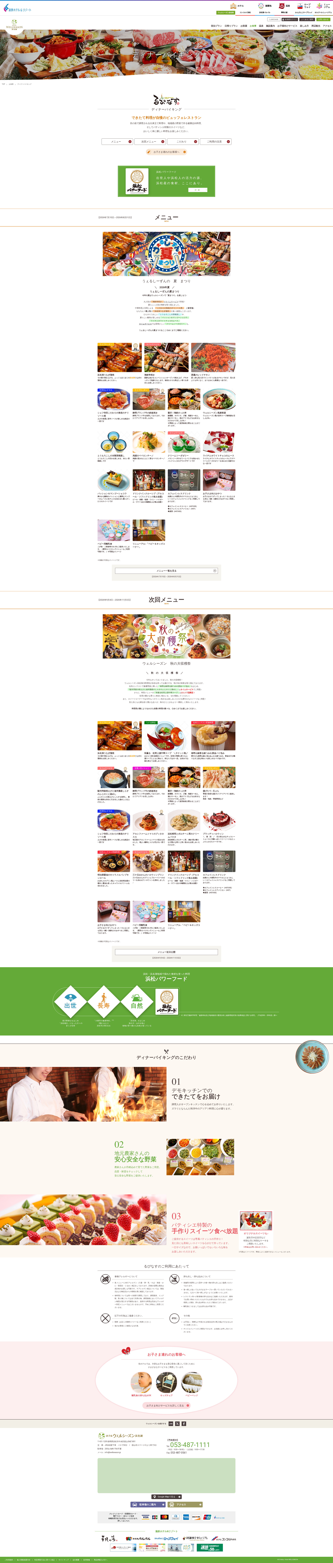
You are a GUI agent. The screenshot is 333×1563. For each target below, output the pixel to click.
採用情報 (86, 1560)
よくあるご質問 (307, 19)
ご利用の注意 (214, 141)
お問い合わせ (323, 19)
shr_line (171, 1423)
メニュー (116, 141)
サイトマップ (64, 1560)
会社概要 (76, 1560)
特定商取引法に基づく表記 (44, 1560)
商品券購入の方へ (100, 1560)
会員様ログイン (291, 19)
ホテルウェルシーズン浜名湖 (120, 1436)
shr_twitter (177, 1423)
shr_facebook (184, 1423)
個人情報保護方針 (23, 1560)
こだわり (182, 141)
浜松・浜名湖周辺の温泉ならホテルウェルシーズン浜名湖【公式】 (14, 24)
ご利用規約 (9, 1560)
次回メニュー (148, 141)
